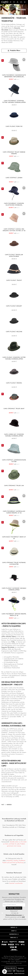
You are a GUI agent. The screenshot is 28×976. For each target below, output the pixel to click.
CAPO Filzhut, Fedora (14, 383)
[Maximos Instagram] (8, 952)
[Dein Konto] (17, 2)
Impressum (21, 968)
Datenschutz (8, 971)
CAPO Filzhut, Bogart (14, 306)
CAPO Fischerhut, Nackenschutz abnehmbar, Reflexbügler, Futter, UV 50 (14, 76)
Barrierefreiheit (9, 973)
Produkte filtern (15, 50)
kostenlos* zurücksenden (16, 883)
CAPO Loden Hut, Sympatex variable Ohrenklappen (14, 435)
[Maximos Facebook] (14, 952)
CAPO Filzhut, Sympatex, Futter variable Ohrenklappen (14, 358)
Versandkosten (5, 958)
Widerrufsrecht (20, 971)
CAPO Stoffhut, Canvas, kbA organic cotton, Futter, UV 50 (14, 230)
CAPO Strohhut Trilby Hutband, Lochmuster (14, 563)
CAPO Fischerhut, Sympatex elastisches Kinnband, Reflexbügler (14, 204)
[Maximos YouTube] (20, 952)
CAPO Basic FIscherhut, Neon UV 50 (14, 537)
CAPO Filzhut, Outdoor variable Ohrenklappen (14, 589)
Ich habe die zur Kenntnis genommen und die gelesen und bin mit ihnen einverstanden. (14, 917)
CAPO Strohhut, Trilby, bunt (14, 408)
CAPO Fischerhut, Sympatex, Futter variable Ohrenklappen (14, 101)
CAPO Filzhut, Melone (14, 331)
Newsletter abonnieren (14, 908)
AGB (23, 917)
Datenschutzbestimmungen (14, 915)
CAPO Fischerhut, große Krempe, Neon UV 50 (14, 614)
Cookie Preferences (19, 973)
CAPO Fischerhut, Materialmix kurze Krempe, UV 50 (14, 512)
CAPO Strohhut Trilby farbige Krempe (14, 153)
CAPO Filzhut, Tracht (14, 280)
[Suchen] (10, 2)
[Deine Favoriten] (14, 2)
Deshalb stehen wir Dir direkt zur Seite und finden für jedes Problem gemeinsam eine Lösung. (15, 844)
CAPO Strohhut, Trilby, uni (14, 485)
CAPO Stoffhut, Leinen (14, 177)
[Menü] (25, 2)
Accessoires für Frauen (12, 787)
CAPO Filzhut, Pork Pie (14, 126)
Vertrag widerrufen (11, 968)
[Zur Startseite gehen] (4, 2)
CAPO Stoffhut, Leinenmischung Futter (14, 460)
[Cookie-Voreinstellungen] (4, 971)
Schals (10, 776)
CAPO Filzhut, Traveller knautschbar (14, 255)
